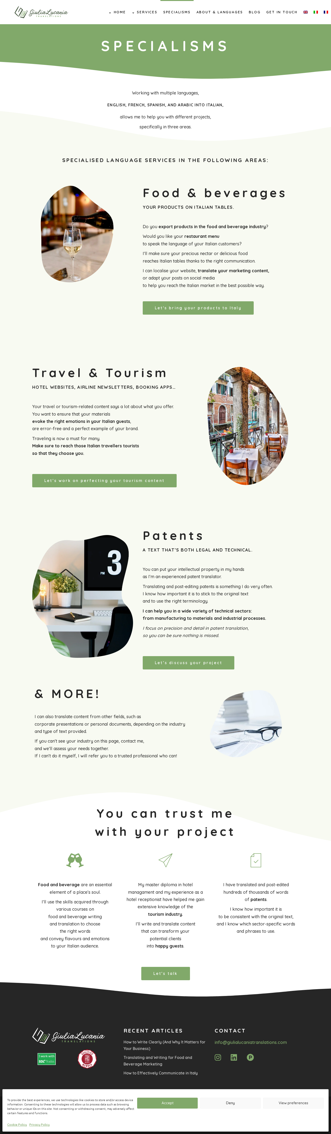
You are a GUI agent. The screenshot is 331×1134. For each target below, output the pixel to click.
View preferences (293, 1103)
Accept (167, 1103)
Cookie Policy (17, 1124)
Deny (230, 1103)
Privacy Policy (39, 1124)
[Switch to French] (326, 12)
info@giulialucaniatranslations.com (251, 1042)
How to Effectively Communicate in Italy (161, 1073)
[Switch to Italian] (316, 12)
